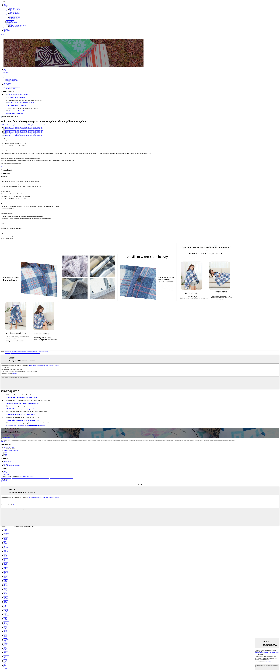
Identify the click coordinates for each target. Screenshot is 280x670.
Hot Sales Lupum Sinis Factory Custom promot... (21, 414)
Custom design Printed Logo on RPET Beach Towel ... (22, 420)
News (5, 27)
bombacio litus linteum (14, 16)
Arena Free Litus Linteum (56, 478)
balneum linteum (10, 20)
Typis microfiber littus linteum (42, 478)
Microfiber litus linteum (67, 478)
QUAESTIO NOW (5, 437)
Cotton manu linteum (14, 8)
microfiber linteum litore (14, 17)
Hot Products (26, 476)
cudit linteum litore (13, 18)
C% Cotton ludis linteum (15, 26)
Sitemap (32, 476)
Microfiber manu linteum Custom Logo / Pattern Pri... (22, 403)
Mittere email (4, 480)
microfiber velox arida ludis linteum (17, 25)
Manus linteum (9, 7)
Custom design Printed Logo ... (15, 113)
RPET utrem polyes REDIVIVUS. (16, 105)
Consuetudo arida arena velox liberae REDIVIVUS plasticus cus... (26, 425)
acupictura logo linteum (11, 22)
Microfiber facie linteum (14, 13)
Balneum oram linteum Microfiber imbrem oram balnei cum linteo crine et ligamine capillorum (26, 351)
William (2, 482)
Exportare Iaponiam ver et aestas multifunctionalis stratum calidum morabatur (22, 353)
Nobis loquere (7, 30)
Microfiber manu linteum (15, 9)
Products (6, 5)
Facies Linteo (9, 10)
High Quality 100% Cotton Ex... (16, 97)
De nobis (6, 29)
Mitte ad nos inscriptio (6, 167)
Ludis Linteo (9, 24)
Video (5, 31)
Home (5, 4)
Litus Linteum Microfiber (29, 478)
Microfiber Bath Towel (6, 478)
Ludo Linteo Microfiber (17, 478)
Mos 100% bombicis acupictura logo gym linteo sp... (22, 409)
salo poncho (9, 21)
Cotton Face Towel (13, 12)
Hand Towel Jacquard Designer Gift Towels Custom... (22, 397)
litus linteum (9, 14)
